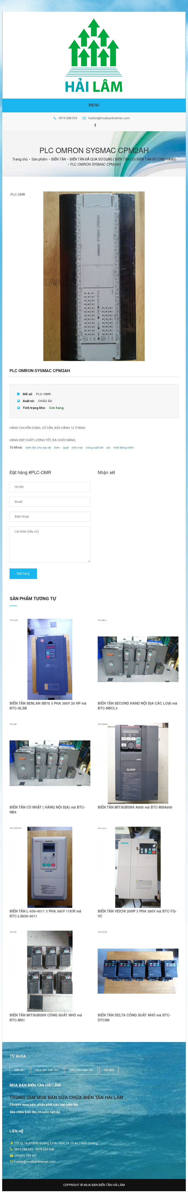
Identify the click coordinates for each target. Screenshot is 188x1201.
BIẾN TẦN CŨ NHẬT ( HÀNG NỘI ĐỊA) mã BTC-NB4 (47, 809)
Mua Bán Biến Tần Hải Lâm (104, 1185)
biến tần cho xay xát (38, 447)
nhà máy (77, 447)
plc (108, 447)
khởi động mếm (124, 447)
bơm (57, 447)
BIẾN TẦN (58, 159)
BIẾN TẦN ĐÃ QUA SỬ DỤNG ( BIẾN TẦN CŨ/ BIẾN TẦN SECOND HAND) (123, 159)
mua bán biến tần (47, 1070)
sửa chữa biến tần (81, 1070)
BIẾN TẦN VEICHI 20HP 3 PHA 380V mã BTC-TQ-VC (137, 913)
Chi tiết (50, 665)
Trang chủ (20, 159)
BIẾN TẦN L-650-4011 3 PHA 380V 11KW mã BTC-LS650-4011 (45, 913)
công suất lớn (95, 447)
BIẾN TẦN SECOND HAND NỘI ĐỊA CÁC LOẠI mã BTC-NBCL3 (137, 705)
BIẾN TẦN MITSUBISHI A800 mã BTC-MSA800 (135, 807)
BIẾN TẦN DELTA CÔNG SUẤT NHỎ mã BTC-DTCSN (134, 1017)
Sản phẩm (39, 159)
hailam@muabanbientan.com (109, 118)
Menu (94, 105)
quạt (66, 447)
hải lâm (109, 1070)
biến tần (19, 1070)
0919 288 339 (68, 118)
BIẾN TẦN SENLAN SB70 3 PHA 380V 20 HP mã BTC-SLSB (48, 705)
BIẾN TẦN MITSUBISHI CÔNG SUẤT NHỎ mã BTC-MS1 (46, 1017)
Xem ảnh (50, 654)
